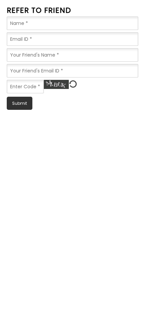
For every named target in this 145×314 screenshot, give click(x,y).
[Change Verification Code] (73, 84)
